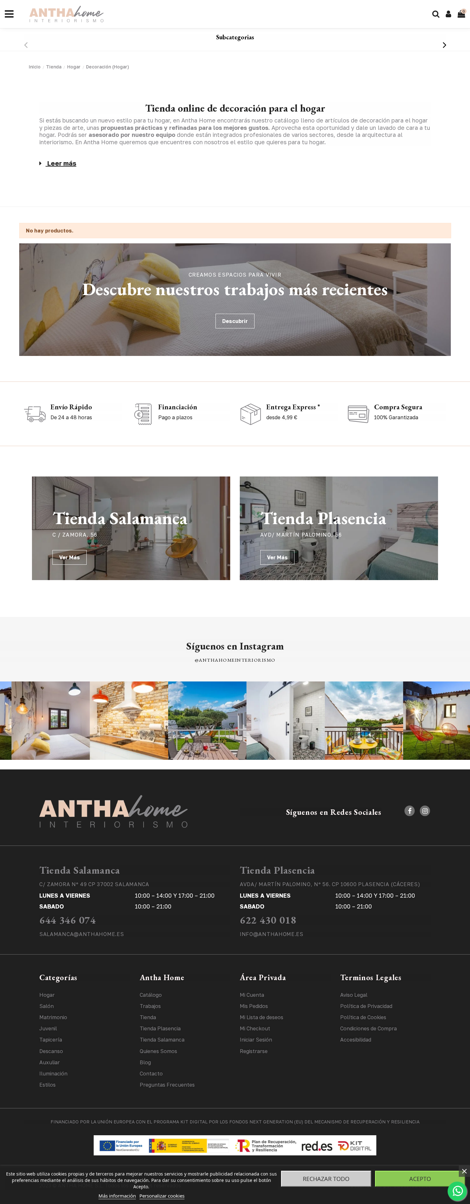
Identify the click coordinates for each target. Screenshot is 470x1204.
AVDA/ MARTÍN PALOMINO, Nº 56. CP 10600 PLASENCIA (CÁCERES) (330, 884)
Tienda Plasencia (277, 870)
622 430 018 (268, 920)
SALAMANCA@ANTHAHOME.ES (81, 934)
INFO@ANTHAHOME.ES (271, 934)
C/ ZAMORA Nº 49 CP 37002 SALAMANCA (94, 884)
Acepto (420, 1179)
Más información (117, 1195)
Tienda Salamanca (79, 870)
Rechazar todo (326, 1179)
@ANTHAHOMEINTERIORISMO (235, 660)
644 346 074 (67, 920)
